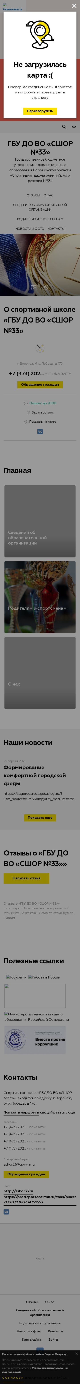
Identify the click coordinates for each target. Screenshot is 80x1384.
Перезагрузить (40, 111)
